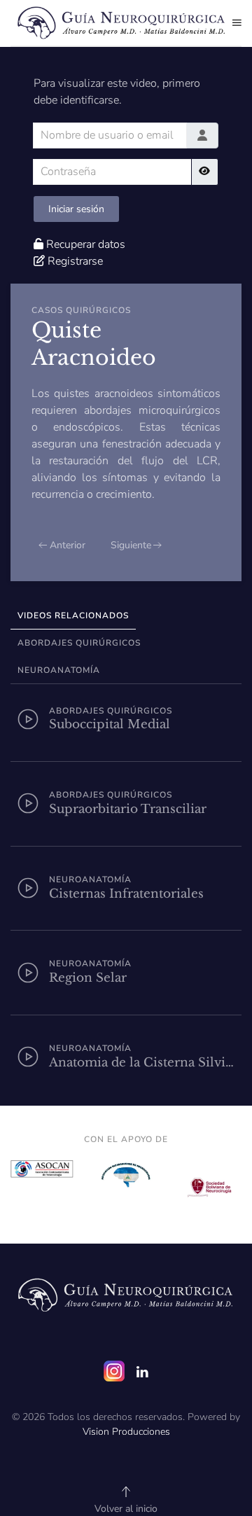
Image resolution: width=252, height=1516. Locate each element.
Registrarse (75, 261)
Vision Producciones (126, 1431)
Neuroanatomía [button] (59, 670)
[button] (236, 23)
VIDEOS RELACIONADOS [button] (73, 615)
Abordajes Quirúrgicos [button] (79, 642)
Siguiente (131, 545)
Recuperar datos (85, 244)
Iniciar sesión (76, 209)
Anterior (67, 545)
